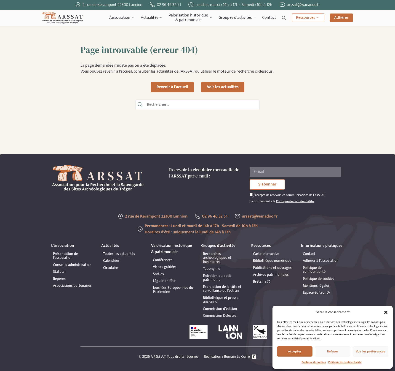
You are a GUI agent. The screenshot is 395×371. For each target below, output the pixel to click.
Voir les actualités (223, 87)
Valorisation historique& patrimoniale (188, 17)
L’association (119, 17)
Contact (269, 17)
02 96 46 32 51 (169, 4)
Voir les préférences (370, 351)
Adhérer (341, 17)
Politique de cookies (314, 362)
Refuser (332, 351)
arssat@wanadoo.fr (260, 216)
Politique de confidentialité (344, 362)
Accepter (295, 351)
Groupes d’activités (235, 17)
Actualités (149, 17)
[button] (386, 312)
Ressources (305, 17)
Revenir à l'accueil (172, 87)
